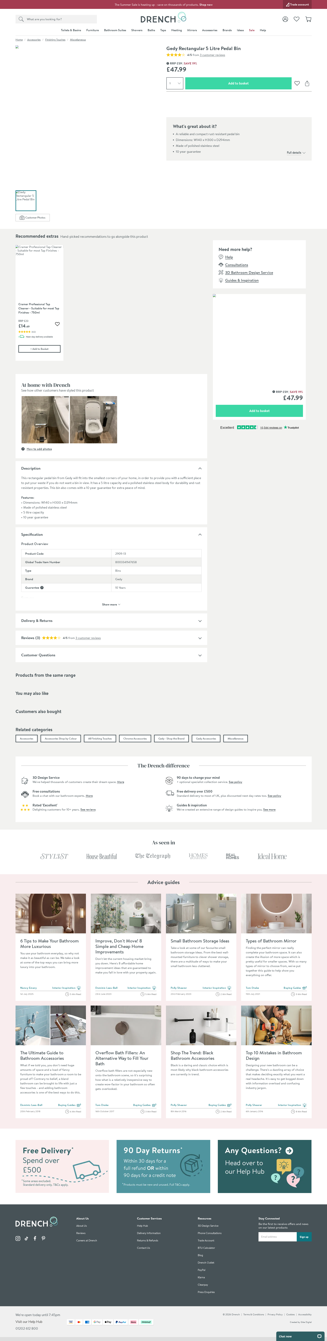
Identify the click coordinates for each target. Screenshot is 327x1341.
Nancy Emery (28, 987)
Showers (136, 30)
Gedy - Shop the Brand (171, 738)
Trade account (299, 4)
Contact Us (143, 1248)
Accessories (209, 30)
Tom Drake (252, 987)
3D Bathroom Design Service (249, 272)
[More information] (42, 587)
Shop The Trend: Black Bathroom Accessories (192, 1055)
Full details (294, 152)
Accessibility (305, 1314)
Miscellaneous (78, 40)
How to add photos (39, 449)
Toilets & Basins (71, 30)
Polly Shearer (179, 987)
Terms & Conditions (253, 1314)
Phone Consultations (210, 1233)
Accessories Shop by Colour (61, 738)
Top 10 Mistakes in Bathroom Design (274, 1055)
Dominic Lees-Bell (106, 987)
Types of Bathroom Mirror (271, 941)
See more (269, 809)
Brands (227, 30)
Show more (109, 604)
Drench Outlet (206, 1262)
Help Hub (142, 1226)
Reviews (27, 637)
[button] (45, 419)
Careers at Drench (86, 1240)
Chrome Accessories (135, 738)
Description (30, 468)
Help (263, 30)
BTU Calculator (206, 1248)
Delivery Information (149, 1233)
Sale (252, 30)
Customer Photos (37, 218)
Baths (151, 30)
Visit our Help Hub (29, 1321)
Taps (163, 30)
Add (45, 349)
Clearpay (203, 1285)
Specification (32, 534)
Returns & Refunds (147, 1240)
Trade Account (206, 1240)
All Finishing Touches (100, 738)
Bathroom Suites (115, 30)
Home (19, 40)
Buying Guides (295, 988)
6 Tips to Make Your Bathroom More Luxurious (49, 943)
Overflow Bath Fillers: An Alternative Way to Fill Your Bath (121, 1058)
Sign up (304, 1237)
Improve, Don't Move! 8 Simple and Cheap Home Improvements (119, 946)
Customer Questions (38, 654)
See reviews (88, 809)
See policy (235, 782)
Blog (200, 1255)
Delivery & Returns (36, 620)
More (120, 782)
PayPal (201, 1270)
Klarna (201, 1277)
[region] (111, 305)
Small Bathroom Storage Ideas (200, 941)
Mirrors (192, 30)
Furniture (92, 30)
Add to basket (252, 83)
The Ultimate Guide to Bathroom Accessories (42, 1055)
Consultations (236, 264)
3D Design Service (208, 1226)
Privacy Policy (275, 1314)
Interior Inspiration (66, 988)
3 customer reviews (212, 55)
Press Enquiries (206, 1292)
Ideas (240, 30)
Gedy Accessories (206, 738)
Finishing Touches (55, 40)
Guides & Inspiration (242, 280)
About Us (81, 1226)
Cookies (290, 1314)
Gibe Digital (306, 1322)
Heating (176, 30)
